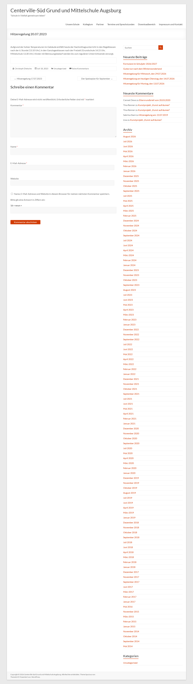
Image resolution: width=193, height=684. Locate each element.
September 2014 (131, 641)
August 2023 (129, 289)
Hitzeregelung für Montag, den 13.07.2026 (143, 83)
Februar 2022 (129, 369)
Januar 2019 (129, 517)
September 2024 (131, 235)
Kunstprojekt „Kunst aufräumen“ (154, 105)
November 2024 (131, 225)
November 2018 (131, 527)
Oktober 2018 (130, 532)
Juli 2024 (127, 240)
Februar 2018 (129, 562)
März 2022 (128, 364)
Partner (100, 24)
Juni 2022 (128, 349)
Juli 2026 (127, 141)
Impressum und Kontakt (171, 24)
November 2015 (131, 611)
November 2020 (131, 433)
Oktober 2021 (130, 388)
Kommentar (16, 105)
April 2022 (128, 359)
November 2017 (131, 577)
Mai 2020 (128, 453)
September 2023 (131, 285)
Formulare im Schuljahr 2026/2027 (140, 63)
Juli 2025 (127, 195)
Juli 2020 (127, 448)
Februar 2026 (129, 166)
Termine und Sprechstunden (121, 24)
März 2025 (128, 210)
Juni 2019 (128, 502)
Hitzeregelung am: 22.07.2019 (153, 115)
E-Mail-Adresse (18, 163)
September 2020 (131, 443)
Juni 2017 (128, 586)
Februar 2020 (129, 468)
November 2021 (131, 384)
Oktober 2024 (130, 230)
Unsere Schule (72, 24)
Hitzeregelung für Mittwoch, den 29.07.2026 (144, 73)
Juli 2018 (127, 542)
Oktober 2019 (130, 487)
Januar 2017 (129, 601)
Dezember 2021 (131, 379)
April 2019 (128, 507)
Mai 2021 (128, 408)
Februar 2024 (129, 260)
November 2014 (131, 631)
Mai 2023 (128, 304)
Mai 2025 (128, 200)
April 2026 (128, 156)
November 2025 (131, 181)
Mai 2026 (128, 151)
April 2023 (128, 309)
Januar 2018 (129, 567)
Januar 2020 (129, 473)
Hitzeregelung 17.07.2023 (28, 78)
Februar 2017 (129, 596)
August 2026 (129, 136)
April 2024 (128, 250)
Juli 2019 (127, 497)
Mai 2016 (128, 606)
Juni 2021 (128, 403)
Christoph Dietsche (23, 68)
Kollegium (88, 24)
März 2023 (128, 314)
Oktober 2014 (130, 636)
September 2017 (131, 581)
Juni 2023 (128, 299)
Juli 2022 (127, 344)
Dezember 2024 (131, 220)
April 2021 (128, 413)
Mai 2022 (128, 354)
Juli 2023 (127, 294)
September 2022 (131, 339)
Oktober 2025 (130, 186)
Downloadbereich (146, 24)
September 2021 (131, 393)
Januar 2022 (129, 374)
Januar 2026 (129, 171)
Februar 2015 (129, 621)
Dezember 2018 (131, 522)
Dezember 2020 (131, 428)
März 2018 (128, 557)
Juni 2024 (128, 245)
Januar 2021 (129, 423)
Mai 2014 (128, 646)
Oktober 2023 (130, 280)
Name (14, 146)
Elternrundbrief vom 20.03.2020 (154, 100)
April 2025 (128, 205)
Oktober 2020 (130, 438)
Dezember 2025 (131, 176)
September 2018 (131, 537)
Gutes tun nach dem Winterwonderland (142, 68)
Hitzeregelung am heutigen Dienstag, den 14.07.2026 (148, 78)
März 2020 (128, 463)
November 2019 (131, 483)
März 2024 (128, 255)
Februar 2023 (129, 319)
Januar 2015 (129, 626)
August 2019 (129, 492)
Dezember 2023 (131, 270)
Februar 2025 (129, 215)
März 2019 (128, 512)
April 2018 (128, 552)
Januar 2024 (129, 265)
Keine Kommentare (80, 68)
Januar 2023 (129, 324)
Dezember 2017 (131, 572)
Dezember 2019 (131, 478)
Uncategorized (60, 68)
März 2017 (128, 591)
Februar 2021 (129, 418)
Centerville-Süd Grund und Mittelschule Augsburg (65, 10)
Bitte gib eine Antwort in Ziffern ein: (27, 199)
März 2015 (128, 616)
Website (14, 178)
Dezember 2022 (131, 329)
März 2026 (128, 161)
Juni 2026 (128, 146)
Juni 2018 (128, 547)
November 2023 (131, 275)
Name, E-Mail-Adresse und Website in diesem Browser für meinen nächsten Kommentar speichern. (62, 193)
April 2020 (128, 458)
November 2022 (131, 334)
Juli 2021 (127, 398)
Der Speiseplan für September (97, 78)
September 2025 (131, 190)
